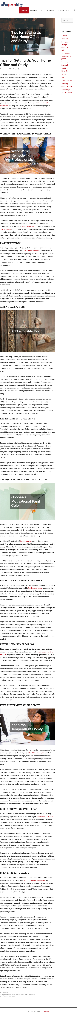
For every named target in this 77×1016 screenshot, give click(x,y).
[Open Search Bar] (74, 10)
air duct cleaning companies (34, 880)
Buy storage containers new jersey (67, 56)
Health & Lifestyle (64, 10)
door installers (5, 229)
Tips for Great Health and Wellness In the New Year (18, 995)
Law (42, 10)
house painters (25, 541)
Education (33, 10)
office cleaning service (45, 816)
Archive (64, 36)
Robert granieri (67, 80)
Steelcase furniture (35, 588)
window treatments (29, 226)
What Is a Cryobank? (8, 997)
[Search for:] (67, 20)
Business (24, 10)
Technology (50, 10)
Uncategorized (67, 93)
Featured (65, 65)
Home (64, 74)
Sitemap (46, 1012)
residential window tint (32, 251)
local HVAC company (37, 753)
